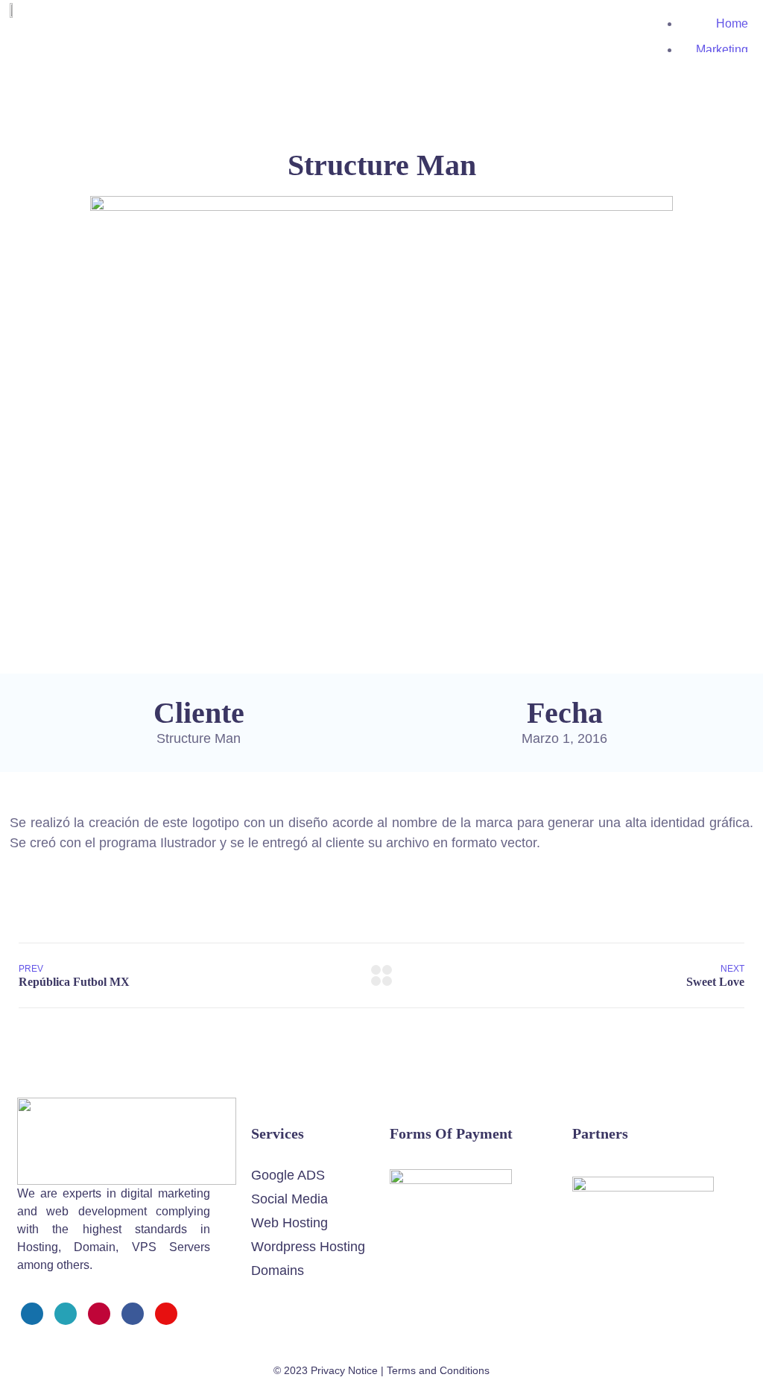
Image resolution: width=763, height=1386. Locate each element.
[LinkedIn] (132, 1314)
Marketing (722, 49)
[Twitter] (65, 1314)
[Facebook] (32, 1314)
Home (732, 23)
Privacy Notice (344, 1370)
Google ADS (288, 1175)
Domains (277, 1270)
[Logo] (126, 1107)
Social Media (289, 1199)
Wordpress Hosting (308, 1246)
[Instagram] (99, 1314)
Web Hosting (289, 1222)
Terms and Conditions (438, 1370)
